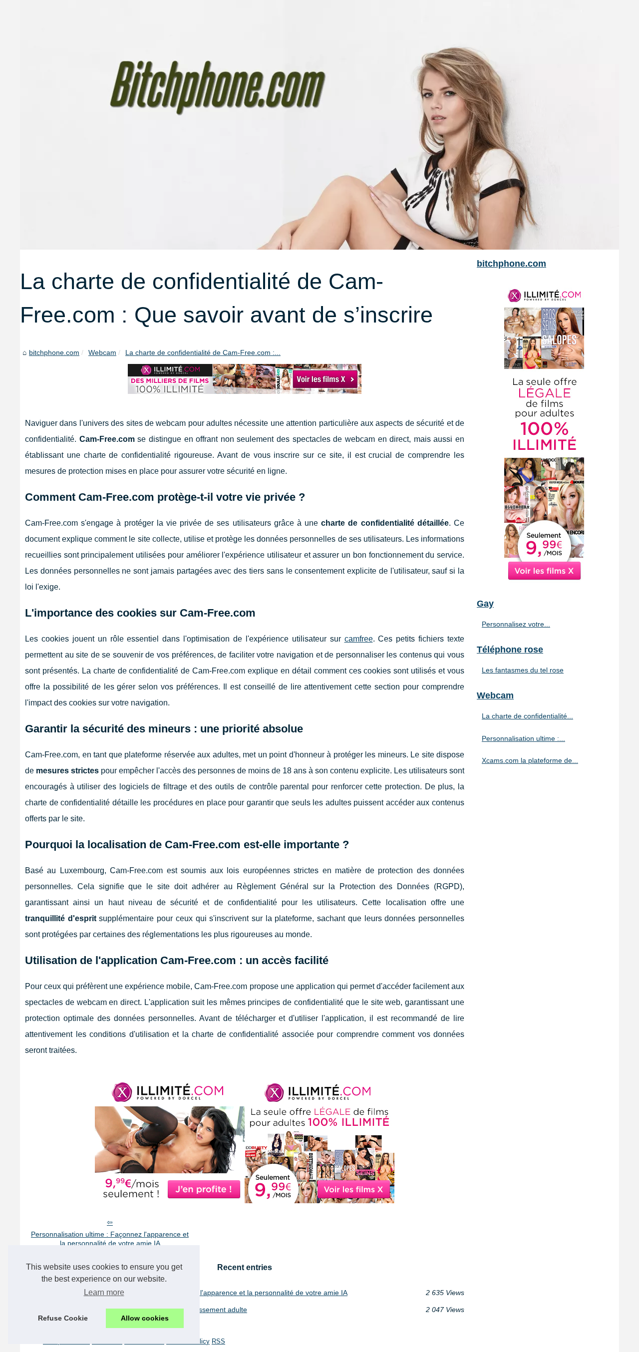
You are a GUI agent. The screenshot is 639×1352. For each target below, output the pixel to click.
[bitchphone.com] (319, 125)
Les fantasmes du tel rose (523, 670)
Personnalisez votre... (516, 624)
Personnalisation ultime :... (523, 738)
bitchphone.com (54, 352)
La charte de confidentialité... (527, 716)
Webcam (102, 352)
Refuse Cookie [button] (63, 1318)
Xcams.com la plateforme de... (530, 760)
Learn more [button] (104, 1292)
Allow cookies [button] (145, 1318)
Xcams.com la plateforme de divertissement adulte (167, 1309)
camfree (358, 639)
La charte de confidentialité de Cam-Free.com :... (203, 352)
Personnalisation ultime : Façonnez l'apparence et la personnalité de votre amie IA (110, 1239)
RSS (218, 1341)
